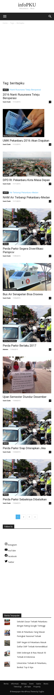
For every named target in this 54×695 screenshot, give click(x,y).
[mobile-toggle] (4, 16)
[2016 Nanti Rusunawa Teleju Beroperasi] (27, 89)
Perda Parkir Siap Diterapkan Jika (24, 448)
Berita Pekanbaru (10, 136)
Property (37, 686)
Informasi (15, 684)
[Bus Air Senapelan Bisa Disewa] (27, 277)
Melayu (24, 684)
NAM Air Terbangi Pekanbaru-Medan (26, 197)
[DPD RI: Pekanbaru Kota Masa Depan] (27, 164)
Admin (5, 349)
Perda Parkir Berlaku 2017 (19, 345)
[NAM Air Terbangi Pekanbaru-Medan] (27, 192)
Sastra (38, 684)
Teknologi (17, 686)
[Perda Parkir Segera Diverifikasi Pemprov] (27, 226)
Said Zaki (7, 102)
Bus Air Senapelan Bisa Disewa (23, 294)
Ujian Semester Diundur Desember (25, 397)
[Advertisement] (27, 53)
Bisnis (46, 684)
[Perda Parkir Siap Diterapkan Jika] (27, 426)
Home (5, 23)
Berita (6, 90)
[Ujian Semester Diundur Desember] (27, 375)
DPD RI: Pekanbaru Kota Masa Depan (26, 180)
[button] (50, 16)
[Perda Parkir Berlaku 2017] (27, 323)
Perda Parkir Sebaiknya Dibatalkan (25, 499)
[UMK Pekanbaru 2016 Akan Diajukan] (27, 123)
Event (31, 684)
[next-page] (35, 517)
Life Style (27, 686)
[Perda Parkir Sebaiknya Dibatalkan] (27, 477)
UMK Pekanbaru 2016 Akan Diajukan (26, 140)
